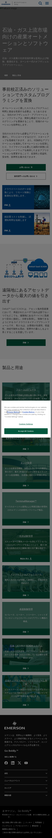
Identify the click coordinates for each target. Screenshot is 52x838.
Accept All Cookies (26, 431)
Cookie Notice (28, 412)
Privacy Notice (13, 412)
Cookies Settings (26, 424)
